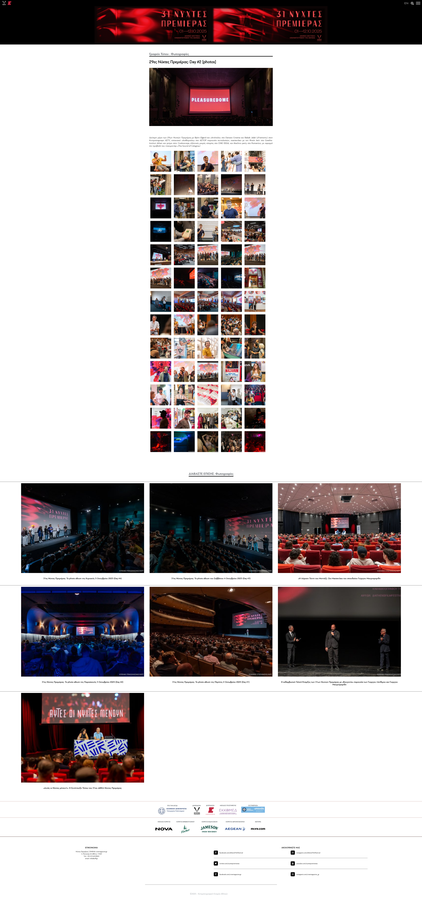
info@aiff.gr (94, 858)
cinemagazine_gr (307, 874)
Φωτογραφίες (180, 54)
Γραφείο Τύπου (159, 54)
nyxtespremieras (229, 864)
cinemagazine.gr (230, 874)
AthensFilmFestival (231, 853)
